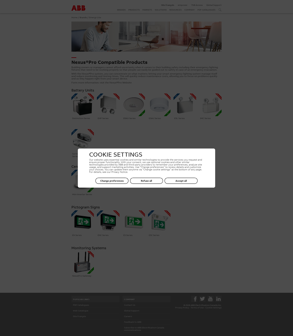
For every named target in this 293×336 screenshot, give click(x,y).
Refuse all (146, 180)
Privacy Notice (119, 171)
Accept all (181, 180)
